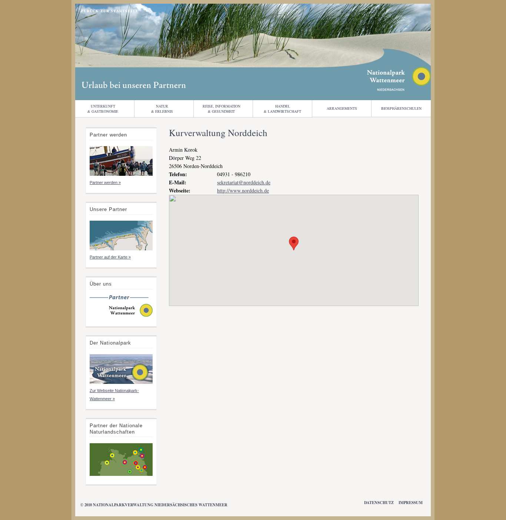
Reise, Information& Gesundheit (221, 108)
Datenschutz (379, 503)
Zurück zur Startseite (110, 10)
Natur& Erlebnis (162, 108)
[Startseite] (121, 316)
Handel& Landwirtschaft (282, 108)
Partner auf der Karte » (110, 257)
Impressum (411, 503)
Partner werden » (105, 182)
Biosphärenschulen (401, 108)
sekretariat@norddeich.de (243, 182)
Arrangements (342, 108)
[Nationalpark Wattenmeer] (399, 88)
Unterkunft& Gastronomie (102, 108)
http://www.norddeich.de (243, 190)
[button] (294, 243)
